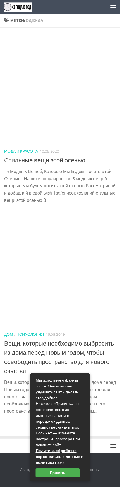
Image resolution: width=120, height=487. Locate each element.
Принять (57, 473)
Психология (30, 334)
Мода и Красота (21, 151)
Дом (8, 334)
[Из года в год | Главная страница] (22, 7)
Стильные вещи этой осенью (44, 160)
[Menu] (113, 7)
